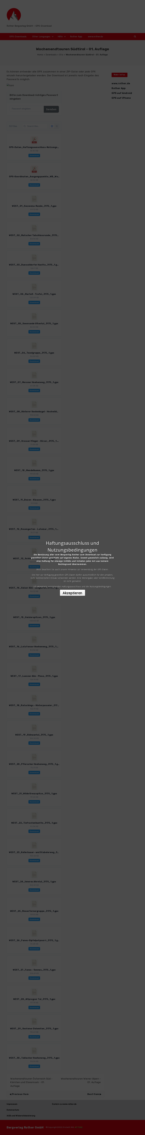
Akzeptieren (72, 592)
